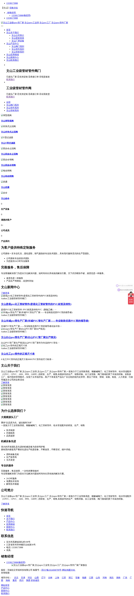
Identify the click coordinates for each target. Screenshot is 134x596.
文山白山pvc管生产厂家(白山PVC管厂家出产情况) (28, 337)
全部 (8, 102)
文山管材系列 (18, 52)
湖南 (118, 577)
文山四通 (5, 187)
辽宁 (43, 577)
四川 (21, 580)
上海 (57, 577)
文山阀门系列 (18, 46)
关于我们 (10, 519)
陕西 (28, 580)
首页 (8, 30)
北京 (16, 577)
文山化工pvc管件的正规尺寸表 (18, 353)
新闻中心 (10, 527)
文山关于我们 (12, 32)
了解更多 (5, 293)
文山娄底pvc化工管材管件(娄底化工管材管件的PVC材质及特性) (36, 304)
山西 (37, 577)
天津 (23, 577)
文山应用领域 (12, 54)
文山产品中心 (12, 43)
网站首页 (5, 585)
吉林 (50, 577)
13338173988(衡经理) (21, 15)
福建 (84, 577)
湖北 (111, 577)
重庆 (15, 580)
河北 (30, 577)
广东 (125, 577)
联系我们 (10, 79)
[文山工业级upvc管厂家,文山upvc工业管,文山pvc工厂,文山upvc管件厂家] (34, 23)
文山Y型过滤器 (8, 143)
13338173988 (12, 3)
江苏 (64, 577)
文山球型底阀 (7, 121)
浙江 (71, 577)
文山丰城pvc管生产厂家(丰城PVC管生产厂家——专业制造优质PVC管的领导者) (45, 320)
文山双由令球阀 (8, 165)
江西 (91, 577)
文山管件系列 (18, 49)
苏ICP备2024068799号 (51, 570)
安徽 (77, 577)
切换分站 (13, 8)
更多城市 (35, 580)
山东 (98, 577)
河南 (105, 577)
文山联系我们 (12, 60)
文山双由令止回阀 (9, 154)
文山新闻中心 (12, 57)
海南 (8, 580)
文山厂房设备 (18, 41)
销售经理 (11, 13)
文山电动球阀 (7, 176)
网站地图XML (68, 570)
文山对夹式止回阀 (9, 132)
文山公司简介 (18, 35)
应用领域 (10, 524)
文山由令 (5, 198)
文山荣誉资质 (18, 38)
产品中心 (10, 521)
